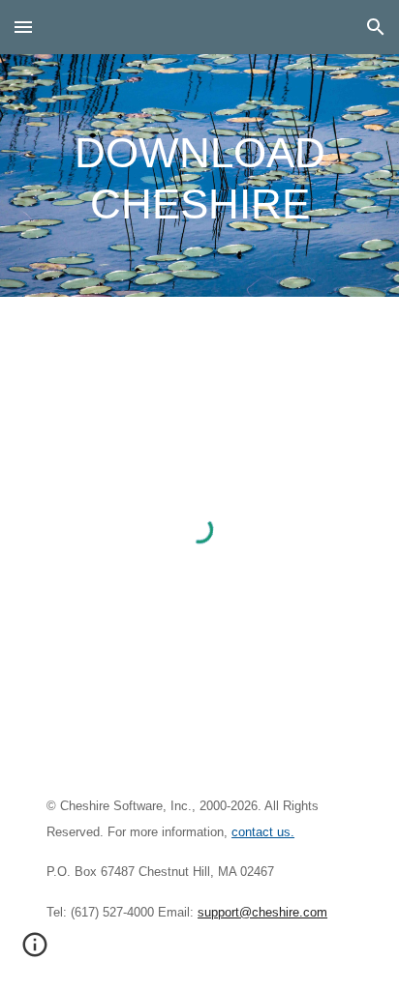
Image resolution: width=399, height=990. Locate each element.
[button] (23, 26)
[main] (199, 175)
